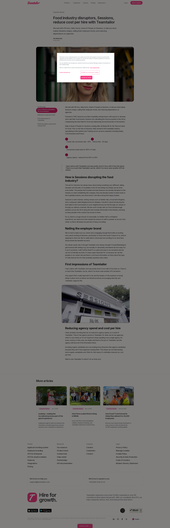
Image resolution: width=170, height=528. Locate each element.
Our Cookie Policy (94, 67)
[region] (85, 67)
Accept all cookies (86, 77)
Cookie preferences (65, 72)
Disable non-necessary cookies (90, 72)
